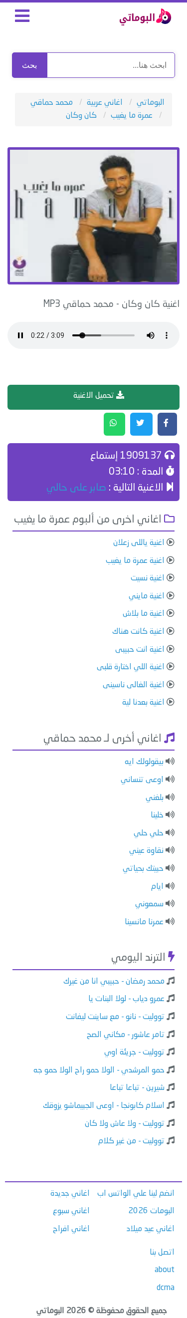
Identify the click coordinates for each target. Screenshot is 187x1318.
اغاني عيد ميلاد (151, 1229)
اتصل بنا (162, 1253)
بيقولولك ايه (144, 762)
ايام (157, 887)
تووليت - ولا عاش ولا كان (125, 1124)
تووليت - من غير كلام (131, 1141)
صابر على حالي (76, 488)
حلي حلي (149, 833)
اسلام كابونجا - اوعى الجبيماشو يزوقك (104, 1106)
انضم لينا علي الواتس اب (136, 1194)
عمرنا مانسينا (144, 922)
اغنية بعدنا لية (143, 703)
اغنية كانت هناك (138, 632)
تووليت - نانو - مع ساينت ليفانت (115, 1017)
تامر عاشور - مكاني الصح (126, 1035)
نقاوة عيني (146, 851)
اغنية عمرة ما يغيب (135, 561)
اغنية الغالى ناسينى (134, 685)
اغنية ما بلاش (144, 614)
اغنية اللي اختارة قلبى (131, 667)
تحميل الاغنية (94, 396)
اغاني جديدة (70, 1194)
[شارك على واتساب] (114, 424)
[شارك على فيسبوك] (167, 424)
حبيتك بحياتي (143, 869)
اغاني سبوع (71, 1211)
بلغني (155, 798)
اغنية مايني (147, 596)
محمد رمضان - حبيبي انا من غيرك (114, 982)
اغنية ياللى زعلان (139, 543)
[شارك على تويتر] (141, 424)
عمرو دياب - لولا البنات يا (126, 999)
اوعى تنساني (142, 780)
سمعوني (149, 904)
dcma (166, 1288)
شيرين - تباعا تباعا (137, 1088)
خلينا (157, 815)
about (165, 1270)
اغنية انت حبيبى (140, 650)
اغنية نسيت (148, 578)
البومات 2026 (151, 1211)
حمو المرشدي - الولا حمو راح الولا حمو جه (99, 1070)
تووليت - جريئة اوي (134, 1052)
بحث (29, 65)
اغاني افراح (71, 1229)
